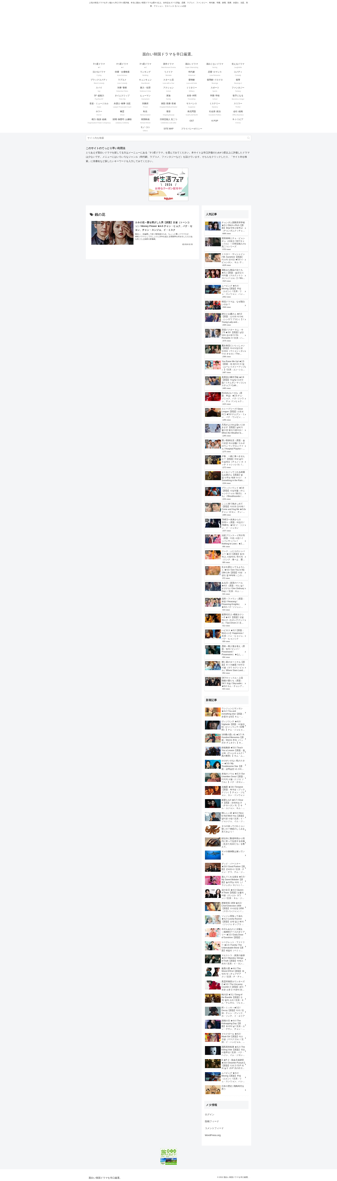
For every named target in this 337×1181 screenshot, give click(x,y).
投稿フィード (212, 1121)
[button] (248, 137)
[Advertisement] (168, 28)
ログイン (209, 1114)
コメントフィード (214, 1128)
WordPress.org (213, 1135)
